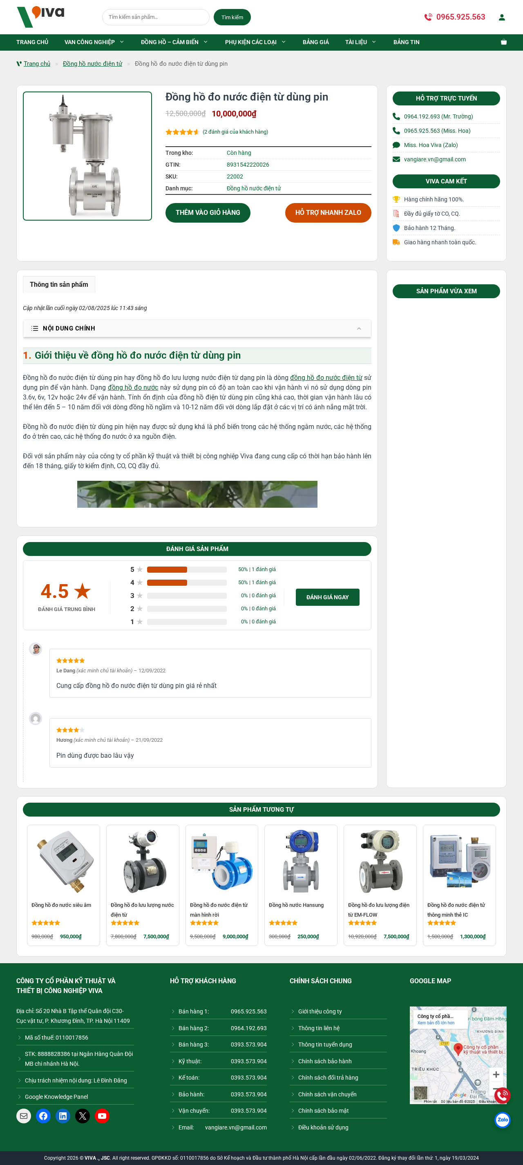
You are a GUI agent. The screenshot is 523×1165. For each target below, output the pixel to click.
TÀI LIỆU (356, 42)
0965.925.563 (460, 17)
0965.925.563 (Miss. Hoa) (437, 130)
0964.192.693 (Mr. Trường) (438, 116)
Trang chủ (37, 63)
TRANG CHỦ (32, 42)
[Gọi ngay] (502, 1095)
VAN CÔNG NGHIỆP (90, 42)
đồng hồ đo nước (133, 387)
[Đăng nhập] (500, 17)
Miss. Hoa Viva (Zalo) (431, 145)
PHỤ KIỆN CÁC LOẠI (251, 42)
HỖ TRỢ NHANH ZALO (328, 212)
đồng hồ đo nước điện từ (326, 378)
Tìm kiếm (232, 17)
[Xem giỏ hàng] (500, 42)
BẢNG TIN (406, 42)
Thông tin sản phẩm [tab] (59, 284)
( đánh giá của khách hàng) (235, 132)
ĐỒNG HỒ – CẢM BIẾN (170, 42)
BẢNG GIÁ (316, 42)
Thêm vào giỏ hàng (208, 212)
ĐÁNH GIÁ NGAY (327, 597)
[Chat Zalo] (502, 1120)
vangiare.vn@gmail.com (435, 159)
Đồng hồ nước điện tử (92, 63)
